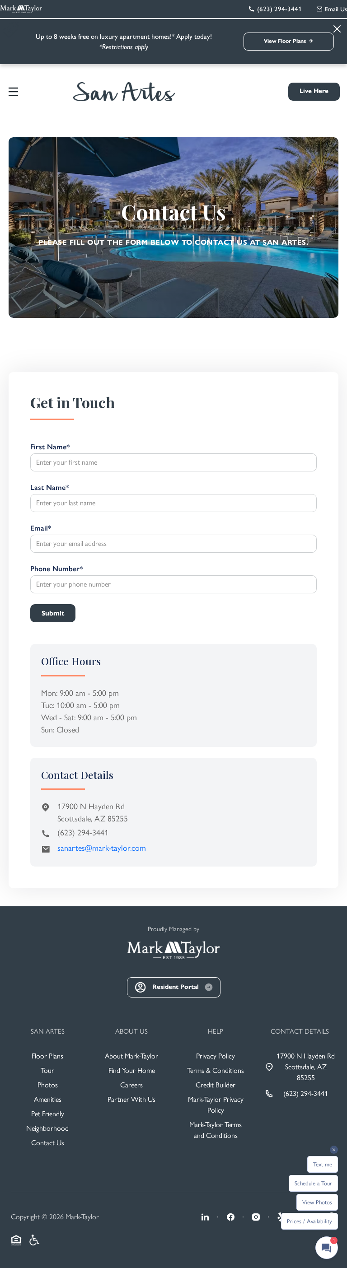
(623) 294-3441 (82, 833)
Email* (40, 528)
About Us (131, 1031)
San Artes (48, 1031)
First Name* (50, 447)
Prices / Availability (309, 1221)
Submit (53, 613)
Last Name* (49, 487)
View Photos (317, 1202)
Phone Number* (56, 568)
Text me (322, 1164)
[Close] (337, 28)
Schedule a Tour (313, 1183)
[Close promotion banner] (11, 29)
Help (215, 1031)
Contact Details (300, 1031)
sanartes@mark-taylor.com (101, 848)
